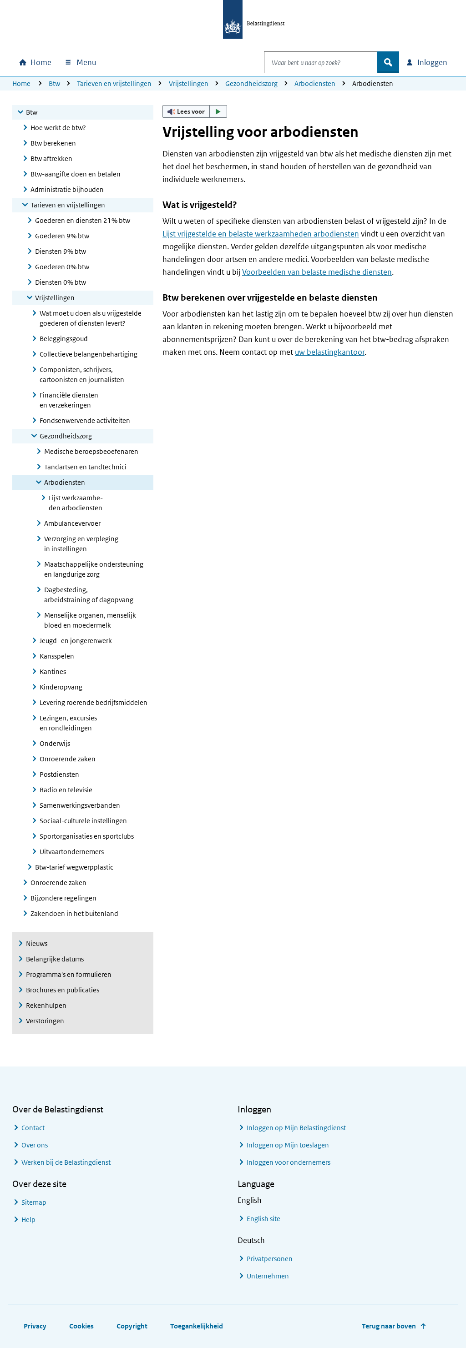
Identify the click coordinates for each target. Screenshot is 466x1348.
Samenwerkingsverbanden (80, 805)
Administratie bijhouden (67, 189)
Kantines (53, 671)
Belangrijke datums (55, 959)
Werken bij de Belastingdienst (66, 1162)
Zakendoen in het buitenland (74, 913)
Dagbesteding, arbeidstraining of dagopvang (88, 594)
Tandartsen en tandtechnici (85, 467)
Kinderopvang (61, 687)
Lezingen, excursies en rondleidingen (68, 723)
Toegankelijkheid (196, 1326)
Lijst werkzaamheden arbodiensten (76, 502)
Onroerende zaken (68, 758)
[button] (194, 111)
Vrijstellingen (188, 83)
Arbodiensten (314, 83)
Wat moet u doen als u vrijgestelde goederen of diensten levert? (91, 318)
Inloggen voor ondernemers (288, 1162)
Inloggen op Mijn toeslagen (288, 1145)
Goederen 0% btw (62, 266)
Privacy (35, 1326)
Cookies (81, 1326)
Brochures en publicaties (62, 990)
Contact (33, 1127)
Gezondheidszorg (251, 83)
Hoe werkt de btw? (58, 127)
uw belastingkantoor (330, 352)
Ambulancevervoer (72, 523)
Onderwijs (55, 743)
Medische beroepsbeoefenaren (91, 451)
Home (21, 83)
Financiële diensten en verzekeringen (69, 400)
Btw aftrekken (51, 158)
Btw (54, 83)
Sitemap (33, 1202)
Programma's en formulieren (68, 974)
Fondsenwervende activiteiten (85, 420)
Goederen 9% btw (62, 235)
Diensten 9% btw (60, 251)
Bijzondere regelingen (63, 898)
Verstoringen (45, 1020)
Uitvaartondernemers (72, 851)
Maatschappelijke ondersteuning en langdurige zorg (93, 569)
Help (28, 1219)
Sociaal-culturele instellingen (83, 820)
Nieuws (36, 943)
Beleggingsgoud (64, 338)
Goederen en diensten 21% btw (82, 220)
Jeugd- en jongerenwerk (76, 640)
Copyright (131, 1326)
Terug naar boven (389, 1326)
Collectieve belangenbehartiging (88, 354)
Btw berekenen (53, 143)
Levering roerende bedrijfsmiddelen (93, 702)
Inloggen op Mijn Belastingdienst (296, 1127)
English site (263, 1218)
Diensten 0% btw (60, 282)
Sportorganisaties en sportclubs (87, 836)
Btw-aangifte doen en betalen (75, 174)
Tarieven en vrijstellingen (114, 83)
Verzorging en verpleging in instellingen (81, 543)
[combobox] (321, 62)
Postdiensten (59, 774)
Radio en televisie (66, 789)
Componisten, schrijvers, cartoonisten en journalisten (82, 374)
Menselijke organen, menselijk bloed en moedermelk (90, 620)
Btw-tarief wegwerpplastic (74, 867)
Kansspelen (57, 656)
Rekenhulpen (46, 1005)
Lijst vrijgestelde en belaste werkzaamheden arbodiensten (260, 234)
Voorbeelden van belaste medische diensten (317, 272)
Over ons (34, 1145)
